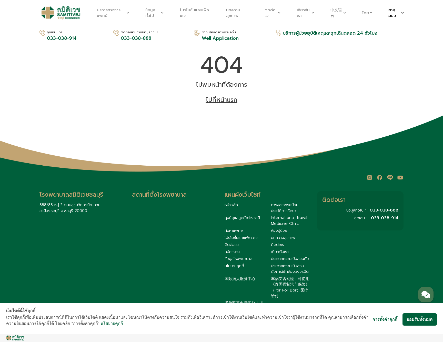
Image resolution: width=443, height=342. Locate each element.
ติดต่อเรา (270, 13)
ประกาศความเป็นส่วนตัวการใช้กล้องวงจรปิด (290, 269)
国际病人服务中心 (240, 278)
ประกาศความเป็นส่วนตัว (290, 258)
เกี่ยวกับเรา (303, 13)
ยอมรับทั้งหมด (419, 319)
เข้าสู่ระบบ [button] (392, 13)
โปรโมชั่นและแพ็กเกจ (194, 13)
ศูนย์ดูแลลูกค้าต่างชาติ (242, 217)
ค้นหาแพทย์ (234, 230)
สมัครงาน (232, 252)
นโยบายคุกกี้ (234, 266)
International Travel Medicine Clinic (289, 220)
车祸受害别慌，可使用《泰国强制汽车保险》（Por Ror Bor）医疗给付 (290, 287)
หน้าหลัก (231, 205)
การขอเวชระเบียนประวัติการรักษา (284, 208)
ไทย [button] (365, 13)
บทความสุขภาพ (233, 13)
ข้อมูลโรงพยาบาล (238, 258)
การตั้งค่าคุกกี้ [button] (384, 319)
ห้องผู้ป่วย (279, 230)
